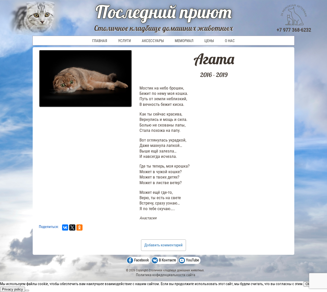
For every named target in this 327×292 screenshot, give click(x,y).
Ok (308, 284)
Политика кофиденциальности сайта (165, 275)
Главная (99, 41)
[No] (27, 290)
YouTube (192, 260)
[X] (72, 227)
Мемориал (184, 41)
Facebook (141, 260)
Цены (209, 41)
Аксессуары (153, 41)
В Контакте (167, 260)
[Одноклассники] (79, 227)
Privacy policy (12, 289)
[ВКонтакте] (65, 227)
